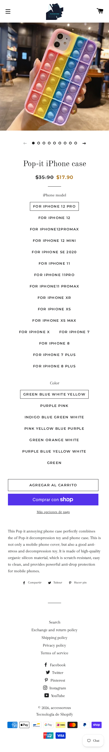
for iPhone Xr (54, 297)
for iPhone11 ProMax (54, 286)
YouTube (57, 695)
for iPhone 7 (74, 332)
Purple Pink (54, 405)
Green (54, 463)
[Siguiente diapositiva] (84, 143)
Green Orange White (54, 440)
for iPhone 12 (54, 218)
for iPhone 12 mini (54, 240)
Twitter (57, 672)
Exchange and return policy (54, 630)
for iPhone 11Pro (54, 275)
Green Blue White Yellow (54, 394)
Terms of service (54, 653)
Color (54, 383)
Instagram (57, 688)
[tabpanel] (54, 76)
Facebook (57, 665)
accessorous (61, 707)
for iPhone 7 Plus (54, 355)
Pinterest (57, 680)
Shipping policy (54, 637)
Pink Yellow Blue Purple (54, 428)
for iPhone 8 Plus (54, 366)
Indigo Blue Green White (54, 417)
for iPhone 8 (54, 343)
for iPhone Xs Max (54, 320)
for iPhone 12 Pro (54, 206)
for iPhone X (34, 332)
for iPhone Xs (54, 309)
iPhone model (54, 195)
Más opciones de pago (53, 512)
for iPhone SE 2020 (54, 252)
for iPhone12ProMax (54, 229)
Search (54, 622)
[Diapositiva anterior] (25, 143)
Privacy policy (54, 645)
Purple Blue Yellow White (54, 451)
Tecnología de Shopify (54, 714)
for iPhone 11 (54, 263)
